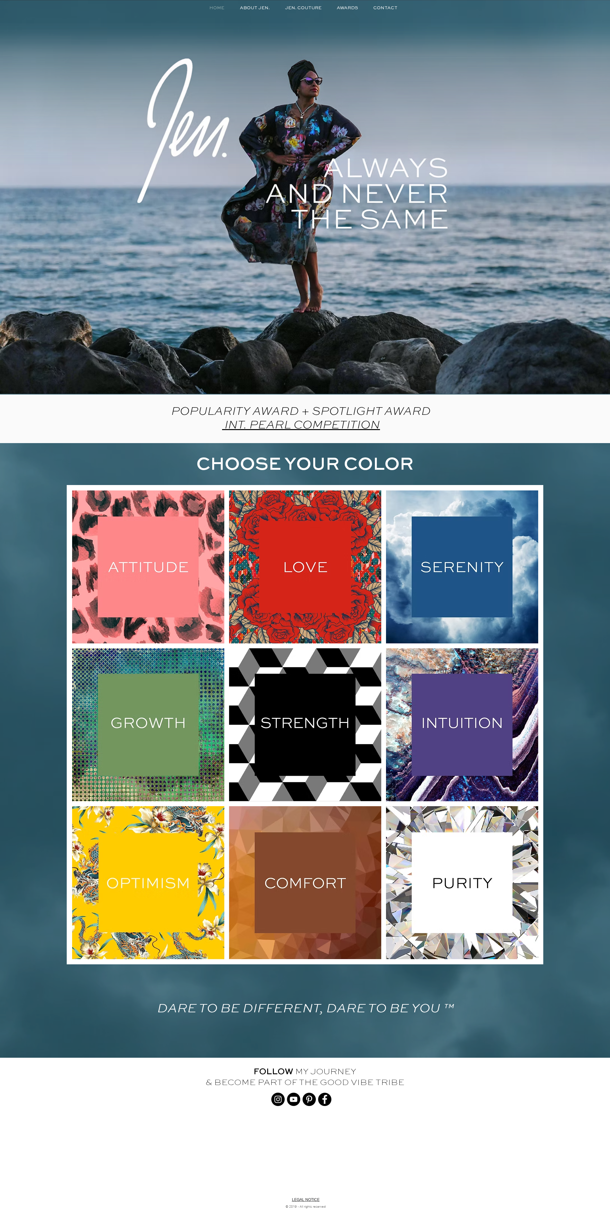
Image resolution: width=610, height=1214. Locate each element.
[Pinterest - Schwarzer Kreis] (309, 1099)
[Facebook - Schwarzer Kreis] (324, 1099)
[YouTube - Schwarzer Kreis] (293, 1099)
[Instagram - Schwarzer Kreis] (278, 1099)
